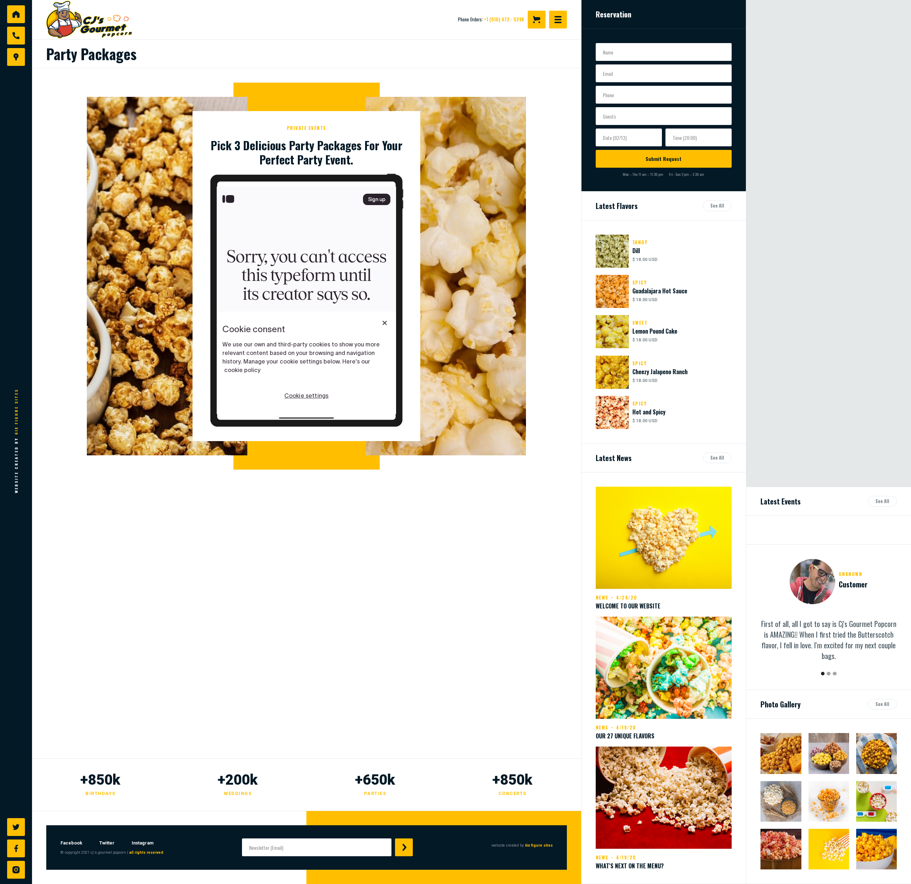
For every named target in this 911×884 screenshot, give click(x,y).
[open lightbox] (780, 753)
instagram (142, 843)
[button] (537, 19)
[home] (97, 19)
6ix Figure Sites (16, 412)
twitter (107, 843)
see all (717, 205)
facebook (71, 843)
